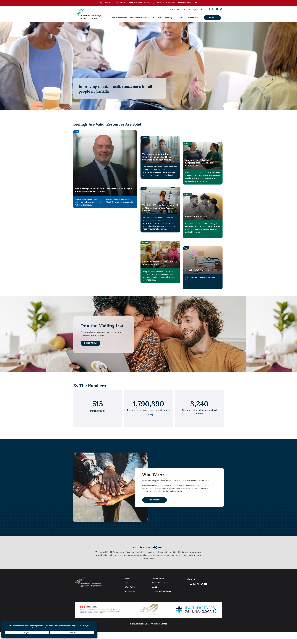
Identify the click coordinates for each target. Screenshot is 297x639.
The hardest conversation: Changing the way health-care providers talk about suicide (157, 157)
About (180, 17)
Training (168, 17)
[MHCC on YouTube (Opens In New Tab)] (205, 584)
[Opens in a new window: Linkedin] (202, 9)
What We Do (130, 587)
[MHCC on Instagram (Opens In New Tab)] (194, 584)
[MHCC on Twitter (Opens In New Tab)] (198, 584)
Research (157, 17)
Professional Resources (140, 17)
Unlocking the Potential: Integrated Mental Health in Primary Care (198, 163)
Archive (155, 587)
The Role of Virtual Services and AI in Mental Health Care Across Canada (160, 208)
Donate (212, 17)
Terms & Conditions (160, 583)
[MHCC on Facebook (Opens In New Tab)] (187, 584)
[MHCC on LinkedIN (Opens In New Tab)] (190, 584)
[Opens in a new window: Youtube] (217, 9)
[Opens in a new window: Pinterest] (220, 9)
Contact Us (174, 9)
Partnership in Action (195, 216)
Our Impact (193, 17)
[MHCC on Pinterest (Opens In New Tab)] (201, 584)
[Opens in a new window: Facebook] (206, 9)
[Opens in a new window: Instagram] (213, 9)
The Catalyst (130, 591)
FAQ (184, 9)
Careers (128, 583)
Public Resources (119, 17)
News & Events (158, 579)
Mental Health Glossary (196, 270)
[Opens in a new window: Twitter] (209, 9)
